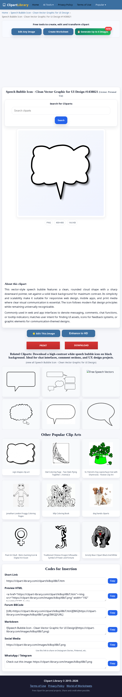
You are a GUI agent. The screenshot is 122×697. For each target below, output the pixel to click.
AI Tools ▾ (48, 4)
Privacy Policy (65, 4)
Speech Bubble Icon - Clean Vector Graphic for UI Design (40, 12)
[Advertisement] (61, 62)
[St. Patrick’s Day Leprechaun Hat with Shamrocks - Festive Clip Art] (101, 453)
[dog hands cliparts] (101, 495)
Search (61, 120)
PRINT (43, 345)
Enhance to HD (78, 333)
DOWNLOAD (81, 345)
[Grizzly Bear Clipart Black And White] (101, 536)
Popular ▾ (101, 4)
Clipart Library (53, 681)
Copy (112, 581)
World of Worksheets (79, 686)
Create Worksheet (58, 31)
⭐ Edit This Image (43, 333)
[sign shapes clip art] (21, 453)
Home (35, 4)
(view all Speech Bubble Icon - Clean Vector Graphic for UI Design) (61, 362)
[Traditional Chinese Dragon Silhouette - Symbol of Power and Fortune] (61, 536)
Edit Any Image (26, 31)
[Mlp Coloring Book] (61, 495)
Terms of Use (84, 4)
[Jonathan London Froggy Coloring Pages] (21, 495)
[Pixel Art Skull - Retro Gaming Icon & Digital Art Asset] (21, 536)
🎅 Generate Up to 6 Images (94, 30)
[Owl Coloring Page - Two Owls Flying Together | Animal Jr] (61, 453)
